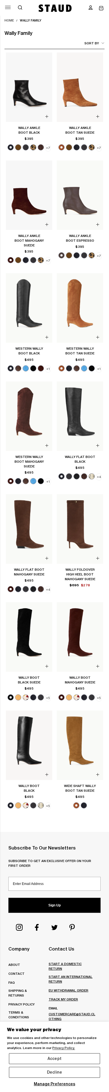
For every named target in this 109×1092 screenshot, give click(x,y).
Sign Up (54, 905)
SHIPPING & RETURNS (17, 993)
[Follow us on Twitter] (54, 927)
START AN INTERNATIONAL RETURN (71, 979)
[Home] (55, 8)
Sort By (91, 43)
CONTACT (16, 973)
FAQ (11, 982)
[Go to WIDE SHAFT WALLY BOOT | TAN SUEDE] (80, 745)
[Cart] (101, 8)
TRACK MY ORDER (63, 999)
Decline (54, 1072)
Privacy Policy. (63, 1047)
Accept (54, 1058)
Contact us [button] (61, 948)
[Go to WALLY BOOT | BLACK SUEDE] (29, 637)
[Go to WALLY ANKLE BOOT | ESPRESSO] (80, 195)
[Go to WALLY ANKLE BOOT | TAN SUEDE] (80, 87)
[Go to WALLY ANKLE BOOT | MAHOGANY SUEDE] (29, 195)
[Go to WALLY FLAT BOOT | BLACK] (80, 416)
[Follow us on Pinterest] (72, 927)
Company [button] (18, 948)
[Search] (20, 8)
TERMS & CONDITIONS (18, 1014)
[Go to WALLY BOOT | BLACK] (29, 745)
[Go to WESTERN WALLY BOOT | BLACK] (29, 308)
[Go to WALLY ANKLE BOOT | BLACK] (29, 87)
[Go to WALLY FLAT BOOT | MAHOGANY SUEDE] (29, 529)
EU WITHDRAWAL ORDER (68, 990)
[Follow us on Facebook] (37, 927)
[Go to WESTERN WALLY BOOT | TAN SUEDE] (80, 308)
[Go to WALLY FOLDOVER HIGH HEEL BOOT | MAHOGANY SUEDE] (80, 529)
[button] (90, 8)
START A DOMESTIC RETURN (65, 966)
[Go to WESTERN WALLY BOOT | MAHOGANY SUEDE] (29, 416)
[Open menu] (8, 7)
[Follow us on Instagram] (19, 927)
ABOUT (14, 964)
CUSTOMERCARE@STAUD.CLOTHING (72, 1016)
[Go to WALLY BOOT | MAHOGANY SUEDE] (80, 637)
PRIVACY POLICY (21, 1004)
